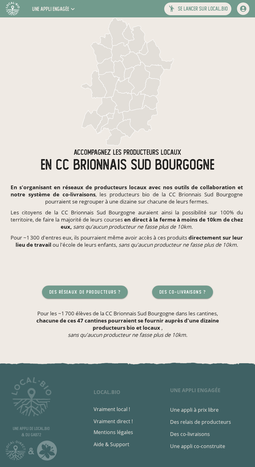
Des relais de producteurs (200, 422)
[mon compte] (243, 8)
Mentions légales (113, 432)
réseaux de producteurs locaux (104, 187)
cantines (207, 313)
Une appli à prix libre (194, 409)
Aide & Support (111, 444)
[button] (54, 9)
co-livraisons (79, 194)
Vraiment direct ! (113, 421)
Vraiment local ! (112, 409)
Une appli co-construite (197, 446)
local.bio (107, 392)
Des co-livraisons (190, 434)
